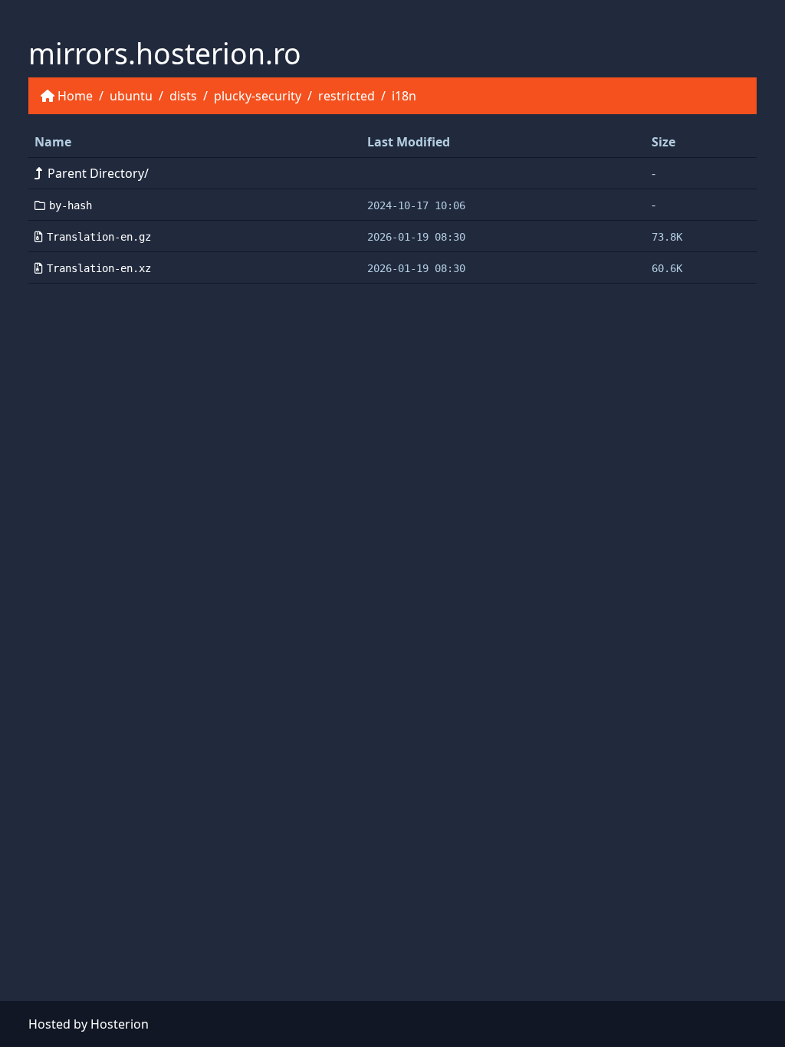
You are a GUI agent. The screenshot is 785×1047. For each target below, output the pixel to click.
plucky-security (257, 95)
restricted (346, 95)
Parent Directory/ (98, 173)
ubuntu (131, 95)
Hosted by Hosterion (88, 1024)
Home (75, 95)
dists (183, 95)
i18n (404, 95)
